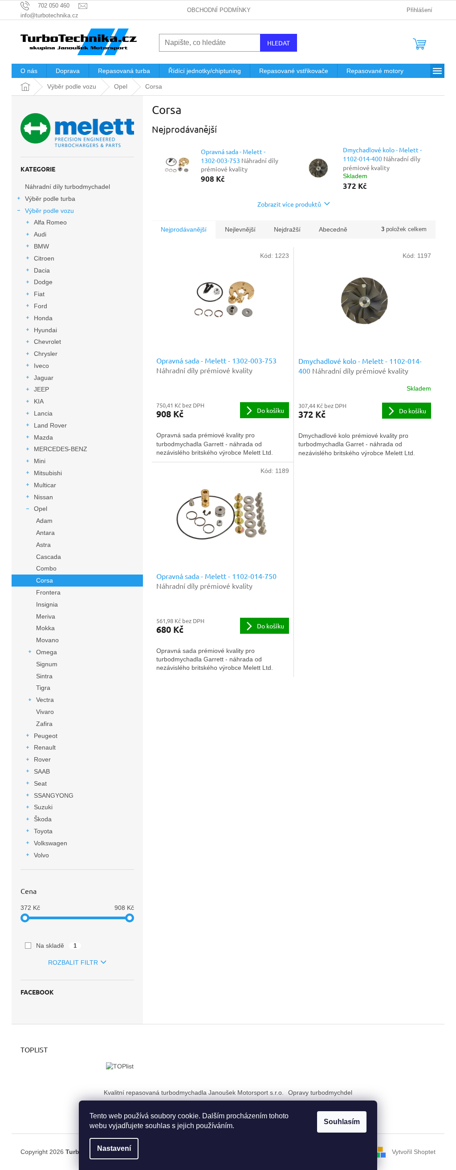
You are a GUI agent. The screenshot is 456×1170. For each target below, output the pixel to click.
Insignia (47, 604)
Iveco (41, 365)
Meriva (45, 616)
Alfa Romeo (50, 222)
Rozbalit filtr (73, 962)
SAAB (42, 771)
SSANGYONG (53, 795)
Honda (43, 318)
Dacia (42, 270)
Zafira (44, 723)
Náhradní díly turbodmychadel (67, 186)
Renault (45, 747)
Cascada (48, 556)
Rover (42, 759)
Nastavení (114, 1148)
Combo (46, 568)
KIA (39, 401)
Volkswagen (50, 843)
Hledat (278, 43)
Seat (40, 783)
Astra (43, 544)
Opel (40, 508)
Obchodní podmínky (219, 10)
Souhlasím (342, 1121)
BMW (41, 246)
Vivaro (45, 711)
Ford (40, 306)
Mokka (45, 628)
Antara (45, 532)
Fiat (39, 294)
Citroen (44, 258)
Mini (39, 461)
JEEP (41, 389)
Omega (46, 652)
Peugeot (45, 735)
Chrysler (45, 353)
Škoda (43, 819)
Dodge (43, 281)
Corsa (44, 580)
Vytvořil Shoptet (414, 1151)
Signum (46, 664)
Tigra (43, 687)
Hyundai (45, 330)
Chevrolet (47, 341)
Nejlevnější (240, 229)
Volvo (41, 855)
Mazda (43, 437)
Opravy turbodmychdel (320, 1092)
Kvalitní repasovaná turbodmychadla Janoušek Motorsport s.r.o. (194, 1092)
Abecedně (333, 229)
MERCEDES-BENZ (60, 449)
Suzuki (43, 807)
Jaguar (43, 377)
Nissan (43, 497)
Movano (47, 640)
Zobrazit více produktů (289, 204)
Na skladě (56, 945)
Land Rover (50, 425)
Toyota (43, 831)
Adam (44, 520)
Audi (40, 234)
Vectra (45, 699)
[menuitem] (29, 71)
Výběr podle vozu (49, 210)
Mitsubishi (48, 473)
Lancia (43, 413)
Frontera (48, 592)
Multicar (45, 485)
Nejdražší (287, 229)
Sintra (44, 676)
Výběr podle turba (50, 198)
